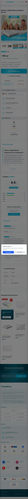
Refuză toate (19, 252)
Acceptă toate (8, 252)
